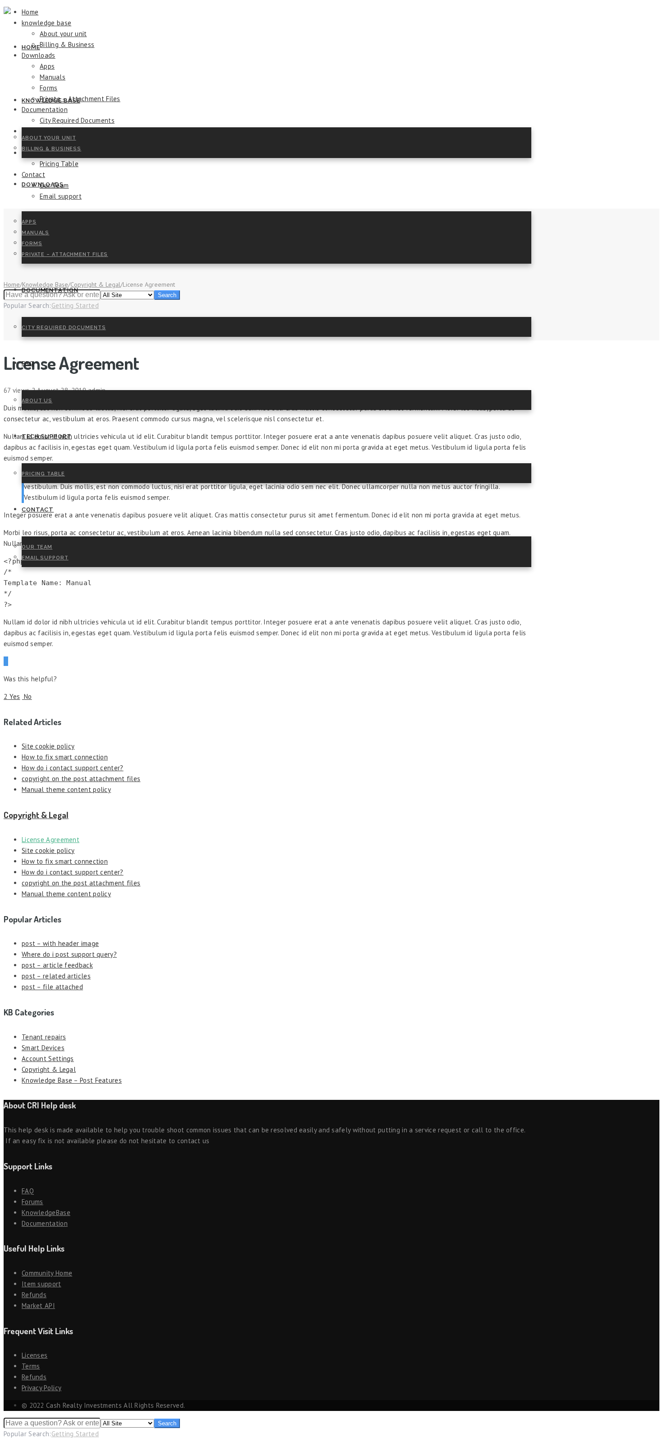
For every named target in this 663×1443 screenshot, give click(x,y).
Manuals (35, 233)
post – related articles (56, 976)
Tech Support (47, 436)
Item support (41, 1284)
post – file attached (52, 986)
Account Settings (48, 1058)
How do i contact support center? (73, 767)
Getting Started (75, 1433)
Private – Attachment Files (65, 254)
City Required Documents (64, 327)
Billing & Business (51, 149)
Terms (31, 1366)
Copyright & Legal (36, 814)
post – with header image (60, 943)
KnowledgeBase (46, 1212)
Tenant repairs (44, 1037)
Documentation (50, 290)
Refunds (34, 1294)
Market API (38, 1305)
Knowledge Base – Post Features (72, 1080)
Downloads (43, 184)
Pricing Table (43, 474)
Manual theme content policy (66, 789)
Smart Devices (43, 1047)
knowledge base (51, 100)
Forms (32, 244)
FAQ (28, 363)
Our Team (37, 547)
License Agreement (50, 839)
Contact (38, 509)
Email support (45, 558)
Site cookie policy (48, 746)
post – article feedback (57, 965)
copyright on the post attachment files (81, 778)
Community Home (47, 1273)
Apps (29, 222)
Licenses (34, 1355)
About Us (37, 401)
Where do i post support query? (69, 954)
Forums (32, 1201)
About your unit (49, 138)
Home (31, 47)
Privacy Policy (41, 1387)
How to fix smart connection (65, 757)
